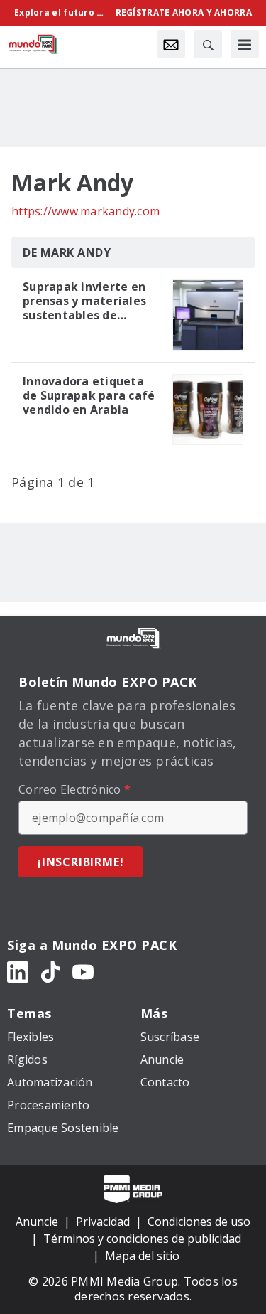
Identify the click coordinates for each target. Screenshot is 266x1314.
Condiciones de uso (199, 1221)
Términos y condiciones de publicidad (142, 1238)
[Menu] (245, 44)
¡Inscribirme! (80, 862)
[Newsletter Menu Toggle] (171, 44)
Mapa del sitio (142, 1256)
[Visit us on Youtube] (83, 970)
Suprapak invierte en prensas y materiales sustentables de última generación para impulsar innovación (84, 300)
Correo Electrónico (74, 789)
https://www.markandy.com (85, 211)
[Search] (208, 44)
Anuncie (37, 1221)
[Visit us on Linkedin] (17, 970)
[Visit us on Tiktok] (50, 970)
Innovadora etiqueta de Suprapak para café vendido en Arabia (89, 395)
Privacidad (103, 1221)
